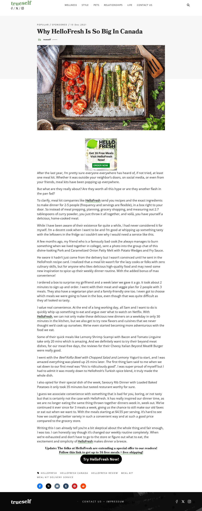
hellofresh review (104, 473)
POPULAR (43, 25)
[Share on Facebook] (40, 486)
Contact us (144, 4)
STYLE (85, 4)
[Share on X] (48, 486)
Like (12, 8)
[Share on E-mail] (57, 486)
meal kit (127, 473)
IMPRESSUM (115, 501)
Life (129, 4)
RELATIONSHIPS (113, 4)
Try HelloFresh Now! (101, 459)
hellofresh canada (74, 473)
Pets (96, 4)
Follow (17, 8)
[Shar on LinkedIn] (66, 486)
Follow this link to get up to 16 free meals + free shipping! (101, 452)
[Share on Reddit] (83, 486)
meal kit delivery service (55, 477)
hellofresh (49, 473)
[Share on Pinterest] (74, 486)
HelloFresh (93, 200)
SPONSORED (59, 25)
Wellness (71, 4)
